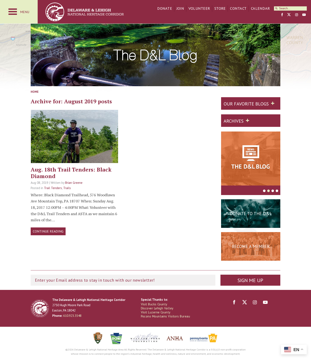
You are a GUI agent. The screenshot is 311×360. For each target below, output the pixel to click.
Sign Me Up (250, 280)
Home (35, 92)
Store (220, 8)
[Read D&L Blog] (250, 159)
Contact (238, 8)
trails (74, 149)
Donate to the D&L (251, 213)
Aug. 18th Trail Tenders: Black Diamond (71, 173)
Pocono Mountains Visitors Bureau (165, 316)
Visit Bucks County (154, 304)
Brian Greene (74, 183)
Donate (164, 8)
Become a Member (251, 246)
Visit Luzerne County (156, 312)
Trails (67, 188)
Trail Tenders (53, 188)
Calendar (260, 8)
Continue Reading (48, 231)
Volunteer (199, 8)
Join (180, 8)
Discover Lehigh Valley (157, 308)
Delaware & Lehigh (40, 308)
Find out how (251, 257)
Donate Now (250, 224)
